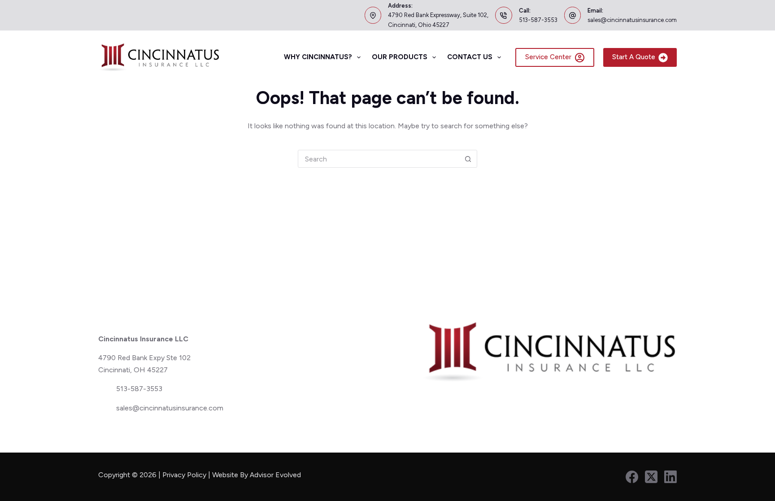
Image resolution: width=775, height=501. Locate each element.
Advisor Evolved (276, 475)
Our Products (399, 57)
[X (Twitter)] (651, 477)
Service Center (548, 57)
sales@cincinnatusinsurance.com (632, 20)
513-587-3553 (538, 20)
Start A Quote (633, 57)
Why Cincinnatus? (318, 57)
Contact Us (469, 57)
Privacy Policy (184, 475)
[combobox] (378, 159)
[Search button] (468, 159)
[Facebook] (632, 477)
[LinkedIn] (670, 477)
